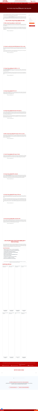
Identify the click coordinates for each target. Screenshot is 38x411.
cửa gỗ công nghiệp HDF (8, 72)
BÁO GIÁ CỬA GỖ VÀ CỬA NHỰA (7, 255)
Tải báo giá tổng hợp (15, 365)
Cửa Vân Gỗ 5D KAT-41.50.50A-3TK (18, 310)
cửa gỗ (7, 17)
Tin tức (19, 7)
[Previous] (2, 372)
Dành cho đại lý (31, 365)
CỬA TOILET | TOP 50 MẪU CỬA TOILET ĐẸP (9, 257)
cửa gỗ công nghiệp (11, 16)
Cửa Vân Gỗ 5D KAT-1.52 (18, 357)
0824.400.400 (2, 410)
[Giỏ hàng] (24, 3)
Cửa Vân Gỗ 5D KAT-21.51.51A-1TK (11, 357)
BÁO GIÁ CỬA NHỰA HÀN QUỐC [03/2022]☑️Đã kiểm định (10, 254)
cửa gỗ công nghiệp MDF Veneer (9, 195)
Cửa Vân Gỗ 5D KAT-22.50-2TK (5, 357)
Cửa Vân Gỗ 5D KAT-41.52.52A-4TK (5, 310)
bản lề (20, 176)
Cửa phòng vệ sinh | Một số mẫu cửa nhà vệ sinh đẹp (10, 256)
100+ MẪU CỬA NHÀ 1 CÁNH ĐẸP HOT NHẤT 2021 (9, 251)
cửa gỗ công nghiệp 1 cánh (20, 261)
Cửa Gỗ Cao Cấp (13, 261)
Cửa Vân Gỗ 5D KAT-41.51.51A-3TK (11, 310)
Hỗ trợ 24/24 (36, 410)
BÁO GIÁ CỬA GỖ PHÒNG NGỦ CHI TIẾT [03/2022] (10, 258)
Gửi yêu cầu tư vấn (6, 365)
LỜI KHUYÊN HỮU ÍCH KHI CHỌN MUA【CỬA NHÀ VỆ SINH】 (11, 252)
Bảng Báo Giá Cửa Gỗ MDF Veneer (8, 253)
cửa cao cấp (7, 48)
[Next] (36, 372)
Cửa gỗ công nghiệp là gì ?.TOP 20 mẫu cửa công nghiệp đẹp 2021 (11, 250)
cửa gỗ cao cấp (6, 47)
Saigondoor (13, 70)
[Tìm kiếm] (34, 3)
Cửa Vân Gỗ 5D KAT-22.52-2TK (24, 310)
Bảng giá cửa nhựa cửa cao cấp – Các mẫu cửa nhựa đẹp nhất (11, 249)
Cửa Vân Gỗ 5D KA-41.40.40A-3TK (24, 357)
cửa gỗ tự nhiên (18, 156)
